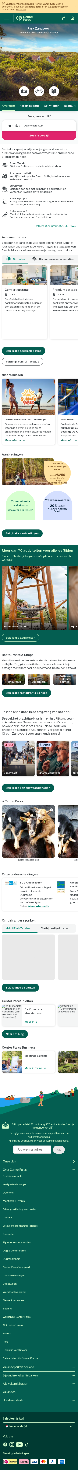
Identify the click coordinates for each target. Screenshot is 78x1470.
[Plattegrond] (54, 91)
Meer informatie (38, 906)
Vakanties (9, 1392)
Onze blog (9, 1161)
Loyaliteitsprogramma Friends (20, 1225)
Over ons (8, 1192)
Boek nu (21, 9)
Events (7, 1333)
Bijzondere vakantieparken (20, 1375)
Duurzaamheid (11, 1258)
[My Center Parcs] (72, 18)
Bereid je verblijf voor (15, 1350)
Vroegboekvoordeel (14, 1292)
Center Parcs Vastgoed (16, 1267)
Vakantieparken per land (18, 1367)
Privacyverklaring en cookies (20, 1209)
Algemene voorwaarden (17, 1242)
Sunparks (8, 1234)
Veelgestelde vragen (15, 1184)
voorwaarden (29, 1140)
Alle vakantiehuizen (15, 1383)
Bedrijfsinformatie (13, 1176)
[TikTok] (27, 1445)
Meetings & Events (14, 1201)
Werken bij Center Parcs (17, 1316)
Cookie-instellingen (14, 1275)
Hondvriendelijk (13, 1400)
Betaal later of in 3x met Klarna (20, 1358)
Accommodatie (30, 105)
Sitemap (7, 1308)
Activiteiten (51, 105)
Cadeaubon (10, 1283)
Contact (7, 1217)
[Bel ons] (63, 18)
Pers (5, 1341)
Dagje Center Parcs (14, 1250)
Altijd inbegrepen (13, 1325)
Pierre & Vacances (13, 1300)
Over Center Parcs (15, 1169)
